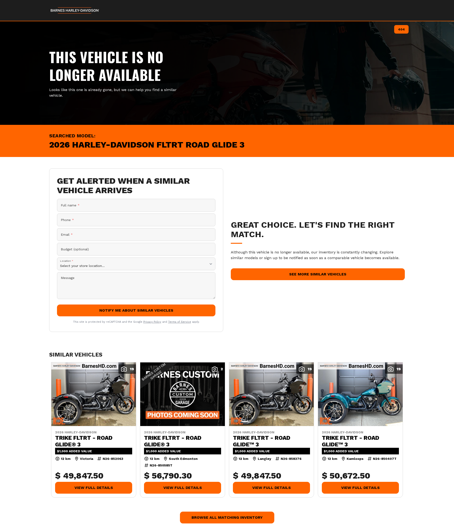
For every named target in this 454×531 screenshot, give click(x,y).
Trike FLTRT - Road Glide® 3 (84, 441)
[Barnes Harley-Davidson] (75, 10)
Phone (67, 220)
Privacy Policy (152, 321)
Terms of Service (179, 321)
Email (67, 234)
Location (66, 260)
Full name (70, 205)
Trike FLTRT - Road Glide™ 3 (261, 441)
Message (67, 278)
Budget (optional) (75, 249)
